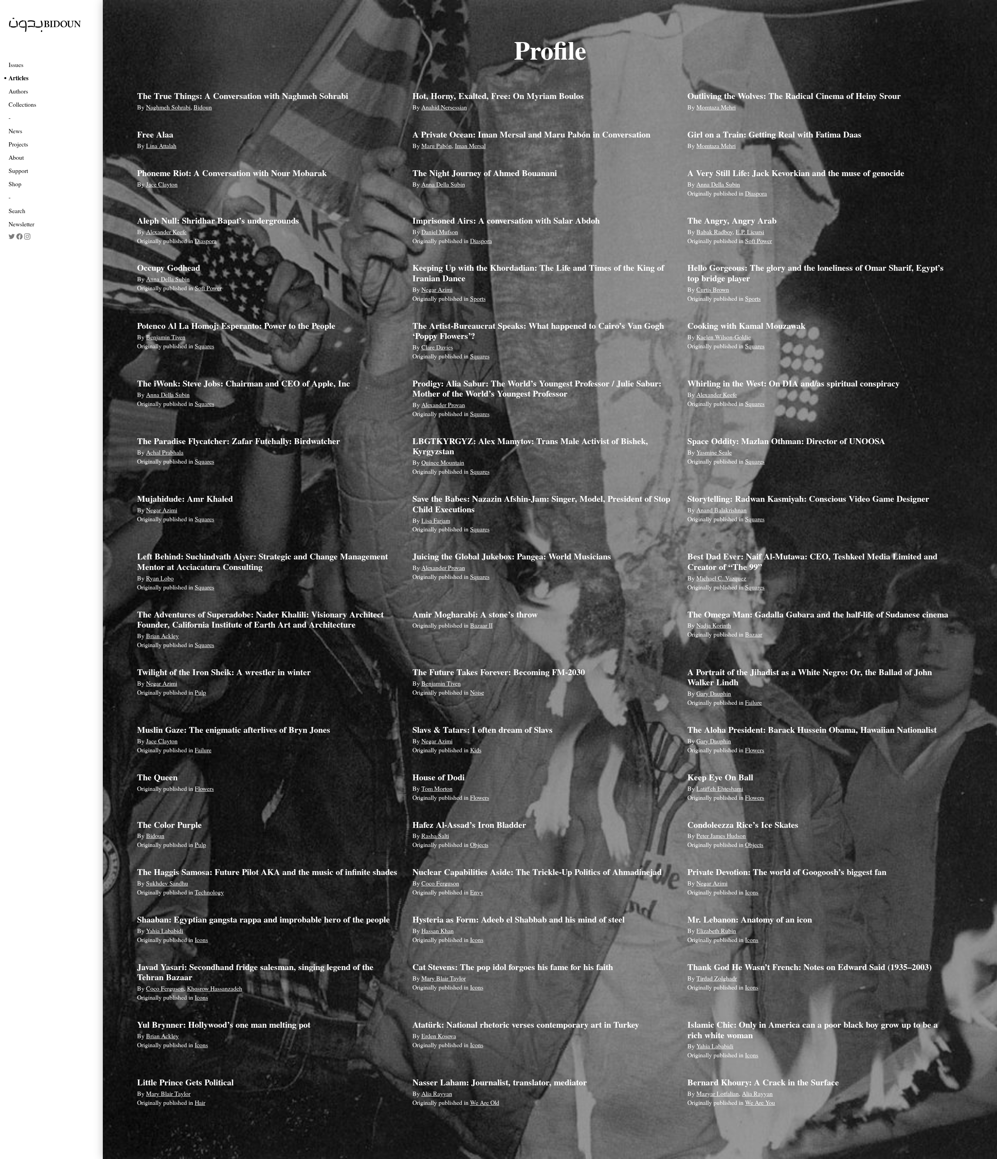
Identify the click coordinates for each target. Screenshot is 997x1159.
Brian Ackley (162, 636)
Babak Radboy (714, 232)
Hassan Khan (437, 930)
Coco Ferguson (440, 883)
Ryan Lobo (160, 578)
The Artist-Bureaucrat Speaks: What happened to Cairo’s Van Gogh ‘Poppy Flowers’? (538, 330)
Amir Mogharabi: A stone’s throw (475, 614)
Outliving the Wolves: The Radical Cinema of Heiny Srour (794, 95)
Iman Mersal (470, 145)
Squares (204, 346)
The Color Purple (169, 824)
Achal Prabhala (164, 452)
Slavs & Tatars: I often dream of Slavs (482, 729)
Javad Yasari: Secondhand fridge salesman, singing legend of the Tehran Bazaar (255, 971)
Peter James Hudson (721, 835)
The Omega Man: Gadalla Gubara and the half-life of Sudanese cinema (817, 614)
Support (18, 170)
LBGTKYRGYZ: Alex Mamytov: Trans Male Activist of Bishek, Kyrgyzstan (530, 445)
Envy (476, 892)
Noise (477, 692)
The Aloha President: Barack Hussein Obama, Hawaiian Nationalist (812, 729)
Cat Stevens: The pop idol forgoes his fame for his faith (512, 966)
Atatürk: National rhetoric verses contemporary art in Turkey (525, 1024)
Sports (478, 298)
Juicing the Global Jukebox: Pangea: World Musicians (511, 556)
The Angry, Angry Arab (732, 220)
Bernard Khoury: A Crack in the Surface (763, 1082)
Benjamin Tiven (165, 337)
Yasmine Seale (714, 452)
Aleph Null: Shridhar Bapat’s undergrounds (218, 220)
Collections (22, 104)
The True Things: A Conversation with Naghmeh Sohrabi (242, 95)
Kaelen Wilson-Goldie (723, 337)
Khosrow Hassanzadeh (214, 988)
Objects (479, 844)
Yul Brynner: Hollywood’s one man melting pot (223, 1024)
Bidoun (203, 107)
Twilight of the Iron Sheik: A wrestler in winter (224, 671)
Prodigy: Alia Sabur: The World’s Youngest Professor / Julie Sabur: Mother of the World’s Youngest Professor (536, 388)
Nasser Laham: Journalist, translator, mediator (499, 1082)
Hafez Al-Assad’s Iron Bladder (469, 824)
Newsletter (21, 224)
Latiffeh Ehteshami (719, 788)
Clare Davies (437, 347)
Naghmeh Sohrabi (168, 107)
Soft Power (758, 240)
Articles (18, 77)
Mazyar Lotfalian (717, 1093)
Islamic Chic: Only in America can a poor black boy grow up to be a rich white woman (812, 1029)
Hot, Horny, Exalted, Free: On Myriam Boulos (498, 95)
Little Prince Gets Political (185, 1082)
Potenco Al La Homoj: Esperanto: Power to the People (236, 325)
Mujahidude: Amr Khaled (185, 498)
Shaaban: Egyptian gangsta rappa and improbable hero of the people (263, 919)
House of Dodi (438, 777)
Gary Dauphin (713, 693)
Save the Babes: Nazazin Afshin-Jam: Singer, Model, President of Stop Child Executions (541, 503)
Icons (751, 892)
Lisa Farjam (435, 520)
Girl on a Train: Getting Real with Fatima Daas (774, 134)
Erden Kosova (438, 1036)
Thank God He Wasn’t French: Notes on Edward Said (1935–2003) (809, 966)
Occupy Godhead (168, 267)
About (16, 157)
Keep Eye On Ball (720, 777)
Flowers (754, 750)
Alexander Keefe (166, 232)
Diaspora (756, 193)
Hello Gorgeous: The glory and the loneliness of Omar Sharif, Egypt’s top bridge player (815, 272)
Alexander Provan (443, 404)
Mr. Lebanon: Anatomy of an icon (749, 919)
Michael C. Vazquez (721, 578)
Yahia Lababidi (164, 930)
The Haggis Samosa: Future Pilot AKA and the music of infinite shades (267, 871)
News (15, 131)
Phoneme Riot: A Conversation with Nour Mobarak (232, 172)
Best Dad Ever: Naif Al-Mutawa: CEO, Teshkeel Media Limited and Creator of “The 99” (812, 561)
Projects (18, 144)
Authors (18, 91)
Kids (475, 750)
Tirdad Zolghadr (716, 978)
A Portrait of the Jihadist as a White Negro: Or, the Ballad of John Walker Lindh (809, 676)
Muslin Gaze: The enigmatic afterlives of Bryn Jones (233, 729)
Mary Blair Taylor (443, 978)
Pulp (200, 692)
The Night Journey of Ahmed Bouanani (484, 172)
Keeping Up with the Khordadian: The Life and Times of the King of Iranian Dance (538, 272)
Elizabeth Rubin (716, 930)
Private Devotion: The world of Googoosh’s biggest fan (786, 871)
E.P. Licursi (750, 232)
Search (17, 210)
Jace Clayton (162, 184)
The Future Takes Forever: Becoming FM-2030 (498, 671)
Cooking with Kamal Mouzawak (746, 325)
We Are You (760, 1102)
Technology (209, 892)
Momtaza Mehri (716, 107)
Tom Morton (437, 788)
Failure (753, 702)
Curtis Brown (712, 289)
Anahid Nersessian (444, 107)
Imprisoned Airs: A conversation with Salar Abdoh (506, 220)
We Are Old (484, 1102)
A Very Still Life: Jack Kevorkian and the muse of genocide (795, 172)
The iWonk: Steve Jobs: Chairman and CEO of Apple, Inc (243, 383)
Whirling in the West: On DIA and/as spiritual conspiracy (793, 383)
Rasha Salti (435, 835)
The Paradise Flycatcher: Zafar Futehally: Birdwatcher (238, 440)
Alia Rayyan (436, 1093)
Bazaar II (481, 625)
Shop (15, 184)
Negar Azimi (437, 289)
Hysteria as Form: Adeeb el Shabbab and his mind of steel (518, 919)
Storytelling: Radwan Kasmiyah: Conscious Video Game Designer (808, 498)
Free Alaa (155, 134)
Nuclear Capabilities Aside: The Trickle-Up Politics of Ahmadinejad (537, 871)
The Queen (157, 777)
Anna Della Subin (443, 184)
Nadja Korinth (713, 625)
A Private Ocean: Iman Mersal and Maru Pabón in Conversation (531, 134)
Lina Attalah (161, 145)
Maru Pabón (436, 145)
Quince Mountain (442, 462)
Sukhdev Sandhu (167, 883)
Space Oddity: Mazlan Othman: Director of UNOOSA (786, 440)
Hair (200, 1102)
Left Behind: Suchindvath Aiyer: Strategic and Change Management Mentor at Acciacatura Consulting (262, 561)
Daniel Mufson (439, 232)
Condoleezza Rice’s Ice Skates (742, 824)
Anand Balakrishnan (721, 510)
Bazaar (753, 634)
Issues (16, 64)
